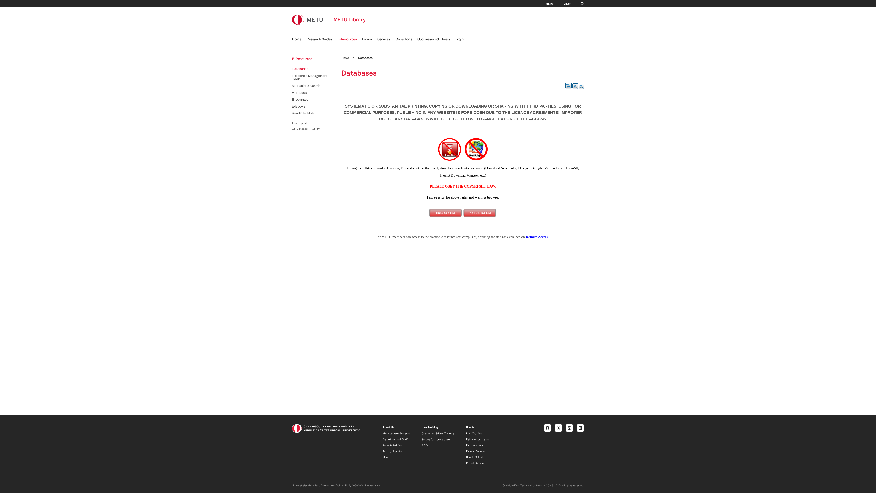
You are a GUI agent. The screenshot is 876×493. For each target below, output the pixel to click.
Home (296, 39)
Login (459, 39)
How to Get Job (475, 457)
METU (549, 3)
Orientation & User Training (438, 433)
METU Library (350, 19)
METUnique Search (306, 86)
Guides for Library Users (436, 439)
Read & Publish (303, 113)
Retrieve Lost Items (477, 439)
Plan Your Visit (474, 433)
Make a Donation (476, 451)
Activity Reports (392, 451)
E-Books (298, 106)
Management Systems (396, 433)
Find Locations (475, 445)
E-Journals (300, 99)
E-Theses (299, 92)
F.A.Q (425, 445)
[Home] (307, 19)
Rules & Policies (392, 445)
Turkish (566, 3)
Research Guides (319, 39)
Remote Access (475, 463)
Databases (300, 69)
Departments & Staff (395, 439)
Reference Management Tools (310, 77)
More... (387, 457)
